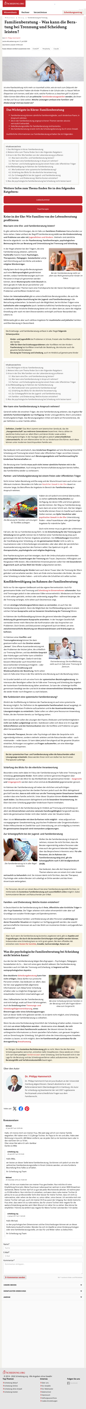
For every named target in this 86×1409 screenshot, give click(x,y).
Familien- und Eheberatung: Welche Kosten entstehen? (35, 178)
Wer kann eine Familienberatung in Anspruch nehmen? (35, 161)
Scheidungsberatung (27, 975)
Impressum (46, 1395)
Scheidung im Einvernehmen (51, 590)
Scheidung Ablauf (11, 1383)
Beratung (21, 18)
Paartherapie (43, 209)
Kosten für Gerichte (27, 944)
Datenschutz (46, 1392)
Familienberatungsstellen (53, 96)
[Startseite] (14, 1373)
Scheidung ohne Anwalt (13, 1389)
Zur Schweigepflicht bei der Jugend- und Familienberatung (36, 175)
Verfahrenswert (33, 1054)
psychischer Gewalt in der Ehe (52, 517)
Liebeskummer (43, 199)
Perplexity (46, 49)
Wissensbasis (10, 18)
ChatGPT (36, 49)
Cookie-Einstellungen (49, 1401)
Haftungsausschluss (49, 1398)
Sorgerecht (77, 778)
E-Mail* (6, 1252)
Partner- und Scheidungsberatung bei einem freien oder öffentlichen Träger (44, 164)
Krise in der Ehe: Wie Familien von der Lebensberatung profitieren (35, 155)
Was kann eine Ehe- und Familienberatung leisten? (33, 158)
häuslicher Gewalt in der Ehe (54, 484)
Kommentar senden (16, 1277)
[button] (14, 1108)
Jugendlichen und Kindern (41, 237)
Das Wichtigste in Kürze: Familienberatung (25, 149)
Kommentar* (9, 1260)
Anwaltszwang (24, 1041)
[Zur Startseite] (14, 3)
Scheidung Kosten (11, 1392)
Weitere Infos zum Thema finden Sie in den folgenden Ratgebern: (35, 152)
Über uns (45, 1383)
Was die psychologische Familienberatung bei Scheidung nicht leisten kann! (39, 181)
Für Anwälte (46, 1386)
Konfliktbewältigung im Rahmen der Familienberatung (30, 166)
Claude (56, 49)
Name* (6, 1244)
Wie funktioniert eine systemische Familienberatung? (34, 169)
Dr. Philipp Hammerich (12, 38)
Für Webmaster (47, 1389)
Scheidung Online (11, 1386)
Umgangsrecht (14, 782)
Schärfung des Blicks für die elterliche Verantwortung (34, 172)
